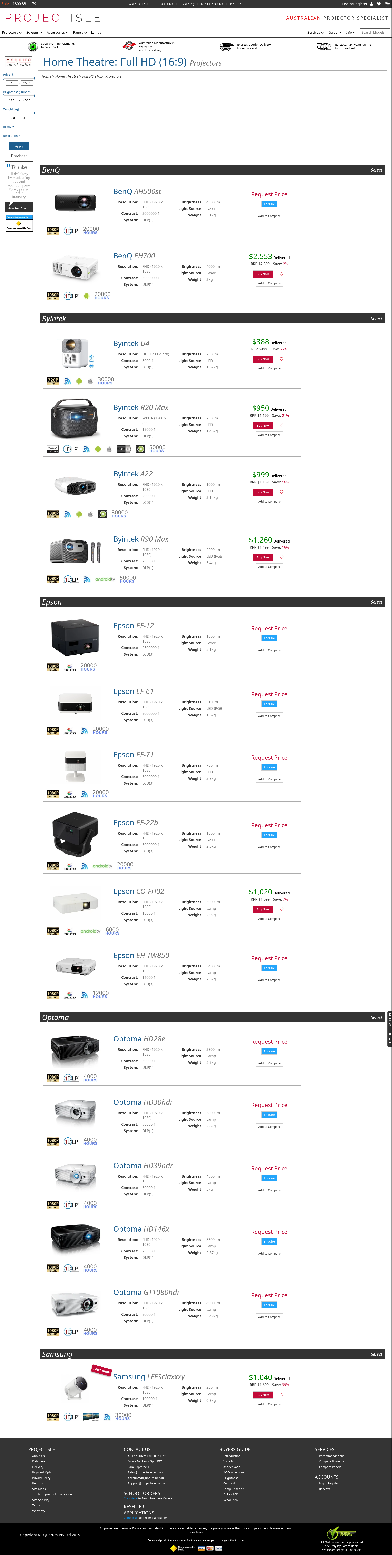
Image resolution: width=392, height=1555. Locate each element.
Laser (236, 1489)
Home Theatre (66, 76)
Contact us (131, 1518)
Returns (37, 1483)
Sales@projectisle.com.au (145, 1472)
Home (46, 76)
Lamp (227, 1489)
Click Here (130, 1498)
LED (246, 1489)
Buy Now (263, 274)
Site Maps (39, 1489)
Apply (19, 146)
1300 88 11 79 (24, 3)
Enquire (269, 204)
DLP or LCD (230, 1494)
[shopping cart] (387, 4)
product (51, 1494)
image (61, 1494)
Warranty (38, 1511)
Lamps (96, 32)
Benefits (324, 1489)
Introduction (232, 1456)
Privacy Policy (41, 1478)
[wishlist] (380, 3)
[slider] (3, 78)
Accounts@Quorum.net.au (146, 1478)
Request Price (269, 194)
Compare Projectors (332, 1461)
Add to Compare (269, 216)
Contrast (229, 1483)
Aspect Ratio (231, 1467)
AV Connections (233, 1472)
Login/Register (355, 3)
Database (19, 155)
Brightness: (192, 202)
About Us (38, 1456)
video (70, 1494)
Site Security (40, 1500)
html (41, 1494)
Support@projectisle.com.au (147, 1483)
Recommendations (331, 1456)
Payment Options (44, 1472)
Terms (36, 1505)
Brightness (230, 1478)
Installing (229, 1461)
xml (35, 1494)
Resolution (230, 1500)
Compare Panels (330, 1467)
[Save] (281, 274)
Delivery (37, 1467)
